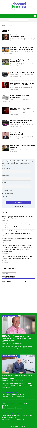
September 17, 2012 (18, 124)
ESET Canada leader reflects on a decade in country (17, 376)
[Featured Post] (5, 110)
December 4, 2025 (8, 396)
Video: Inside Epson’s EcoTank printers (22, 72)
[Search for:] (18, 20)
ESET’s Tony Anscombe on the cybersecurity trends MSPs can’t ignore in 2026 (16, 338)
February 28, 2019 (17, 39)
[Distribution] (5, 135)
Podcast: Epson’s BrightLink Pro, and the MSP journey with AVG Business (22, 84)
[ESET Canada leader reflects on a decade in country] (18, 364)
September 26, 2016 (18, 51)
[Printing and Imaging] (5, 74)
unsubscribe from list (18, 206)
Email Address (6, 168)
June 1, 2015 (15, 99)
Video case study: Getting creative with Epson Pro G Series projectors (21, 48)
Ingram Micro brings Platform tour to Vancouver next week (22, 133)
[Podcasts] (5, 37)
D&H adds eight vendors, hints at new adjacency (22, 146)
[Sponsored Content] (5, 49)
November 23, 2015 (18, 74)
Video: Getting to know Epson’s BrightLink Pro (20, 96)
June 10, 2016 (16, 64)
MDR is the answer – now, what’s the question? (15, 405)
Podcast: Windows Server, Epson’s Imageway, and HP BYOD (21, 109)
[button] (35, 16)
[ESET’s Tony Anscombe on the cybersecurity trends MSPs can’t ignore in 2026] (18, 324)
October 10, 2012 (17, 112)
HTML (6, 196)
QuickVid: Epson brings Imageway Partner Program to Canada (21, 121)
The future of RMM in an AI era (13, 394)
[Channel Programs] (5, 123)
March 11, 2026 (7, 343)
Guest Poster (26, 64)
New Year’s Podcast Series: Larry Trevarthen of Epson (20, 35)
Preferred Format (8, 193)
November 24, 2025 (8, 408)
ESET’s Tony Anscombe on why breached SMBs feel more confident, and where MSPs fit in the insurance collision (17, 258)
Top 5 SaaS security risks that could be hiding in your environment (18, 416)
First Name (5, 175)
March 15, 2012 (16, 137)
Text (6, 198)
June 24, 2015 (16, 87)
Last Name (5, 183)
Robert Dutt (28, 39)
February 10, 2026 (8, 380)
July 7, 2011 (15, 149)
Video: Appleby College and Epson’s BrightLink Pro (21, 60)
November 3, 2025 (8, 419)
